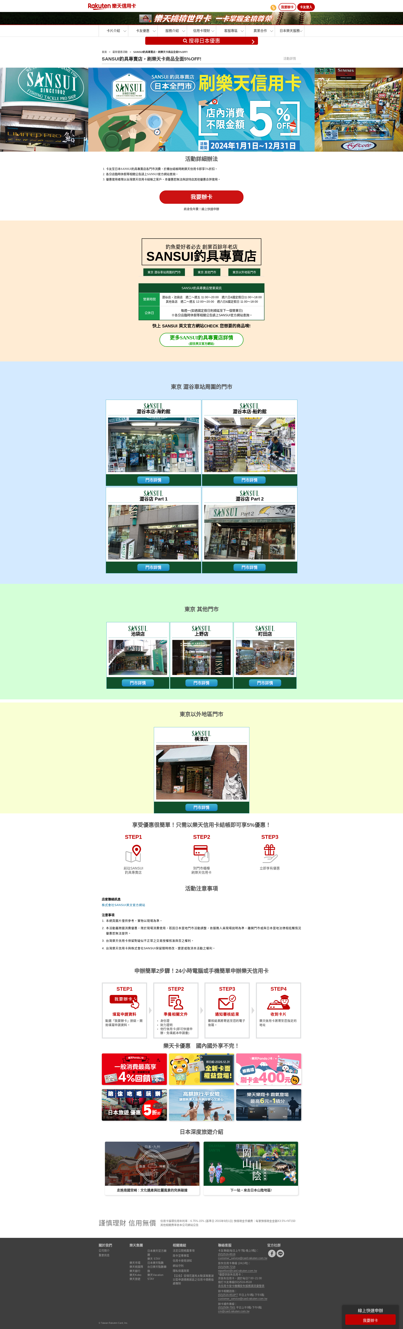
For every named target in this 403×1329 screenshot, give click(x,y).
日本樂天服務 (290, 31)
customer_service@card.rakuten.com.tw (242, 1258)
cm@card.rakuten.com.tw (233, 1311)
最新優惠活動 (120, 52)
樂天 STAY (154, 1258)
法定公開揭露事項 (184, 1250)
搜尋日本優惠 (203, 41)
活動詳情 (289, 58)
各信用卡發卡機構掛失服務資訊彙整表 (241, 1285)
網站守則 (178, 1265)
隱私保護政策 (181, 1270)
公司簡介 (104, 1250)
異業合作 (260, 31)
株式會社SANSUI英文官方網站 (123, 905)
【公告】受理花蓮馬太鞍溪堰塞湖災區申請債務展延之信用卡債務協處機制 (193, 1279)
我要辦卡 (287, 7)
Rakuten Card (112, 6)
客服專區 (231, 31)
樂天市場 (135, 1262)
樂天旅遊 (135, 1278)
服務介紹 (172, 31)
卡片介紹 (113, 31)
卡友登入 (306, 7)
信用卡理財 (201, 31)
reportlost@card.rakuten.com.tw (237, 1270)
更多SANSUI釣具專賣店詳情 (201, 340)
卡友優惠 (142, 31)
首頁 (104, 52)
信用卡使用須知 (182, 1260)
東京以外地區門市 (244, 272)
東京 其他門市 (207, 272)
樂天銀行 (135, 1271)
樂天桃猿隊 (136, 1266)
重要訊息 (104, 1255)
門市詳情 (153, 480)
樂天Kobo (135, 1274)
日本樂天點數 (155, 1262)
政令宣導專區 (181, 1255)
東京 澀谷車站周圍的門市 (164, 272)
